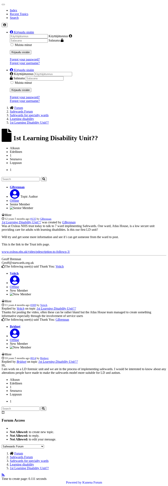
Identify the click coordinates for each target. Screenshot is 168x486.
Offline (14, 200)
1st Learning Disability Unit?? (21, 222)
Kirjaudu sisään (20, 52)
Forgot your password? (25, 59)
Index (13, 10)
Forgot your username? (25, 63)
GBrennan (17, 187)
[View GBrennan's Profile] (15, 196)
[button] (22, 32)
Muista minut (23, 45)
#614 (33, 358)
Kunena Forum (92, 482)
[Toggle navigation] (3, 4)
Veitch (60, 266)
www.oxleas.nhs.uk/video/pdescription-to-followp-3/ (36, 251)
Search (14, 17)
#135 (33, 218)
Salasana (54, 40)
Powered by (74, 482)
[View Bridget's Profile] (15, 336)
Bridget (15, 326)
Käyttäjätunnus (58, 36)
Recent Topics (19, 14)
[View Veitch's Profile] (15, 282)
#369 (33, 305)
